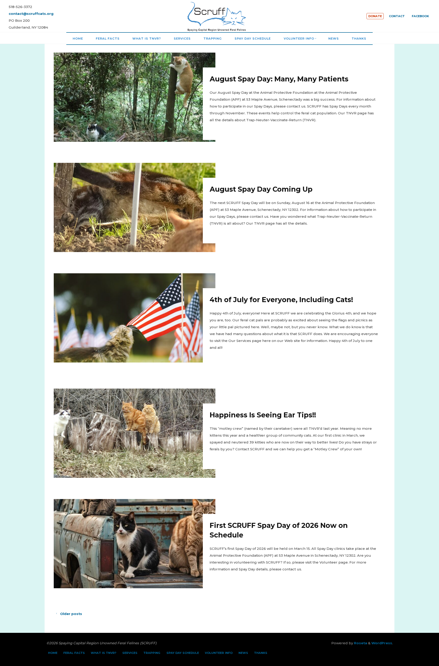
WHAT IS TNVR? (103, 653)
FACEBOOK (420, 16)
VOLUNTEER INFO (219, 653)
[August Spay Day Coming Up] (134, 207)
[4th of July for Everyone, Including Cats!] (134, 318)
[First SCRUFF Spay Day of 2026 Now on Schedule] (134, 543)
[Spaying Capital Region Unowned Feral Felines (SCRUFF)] (219, 15)
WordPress (381, 643)
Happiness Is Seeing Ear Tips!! (263, 415)
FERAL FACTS (74, 653)
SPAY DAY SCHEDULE (182, 653)
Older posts (71, 614)
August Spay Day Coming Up (261, 189)
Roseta (360, 643)
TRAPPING (151, 653)
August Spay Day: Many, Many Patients (279, 79)
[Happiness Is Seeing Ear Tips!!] (134, 433)
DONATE (375, 16)
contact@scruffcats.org (31, 13)
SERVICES (129, 653)
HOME (52, 653)
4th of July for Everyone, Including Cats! (281, 299)
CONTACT (397, 16)
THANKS (260, 653)
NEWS (243, 653)
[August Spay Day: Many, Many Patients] (134, 97)
